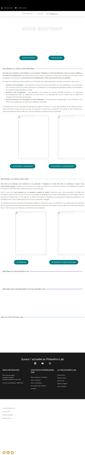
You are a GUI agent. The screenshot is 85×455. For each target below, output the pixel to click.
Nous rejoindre (50, 13)
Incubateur (20, 85)
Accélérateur (21, 92)
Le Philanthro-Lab (27, 13)
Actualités (40, 13)
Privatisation (6, 418)
